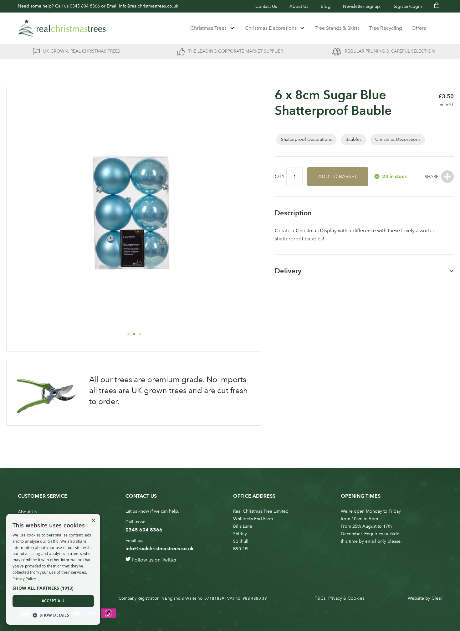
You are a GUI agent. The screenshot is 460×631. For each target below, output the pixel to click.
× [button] (93, 520)
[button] (128, 334)
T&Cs (320, 598)
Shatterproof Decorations (306, 139)
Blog (325, 6)
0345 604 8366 (85, 6)
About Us (298, 6)
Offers (418, 28)
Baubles (353, 139)
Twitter (169, 560)
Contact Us (266, 6)
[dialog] (53, 569)
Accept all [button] (53, 600)
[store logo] (62, 28)
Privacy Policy (24, 579)
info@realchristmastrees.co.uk (148, 6)
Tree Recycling (385, 28)
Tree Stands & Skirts (337, 28)
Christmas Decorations (271, 28)
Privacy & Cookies (346, 598)
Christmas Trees (208, 28)
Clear (437, 598)
